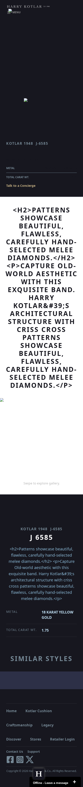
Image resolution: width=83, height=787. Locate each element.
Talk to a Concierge (20, 185)
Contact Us (14, 751)
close (74, 782)
